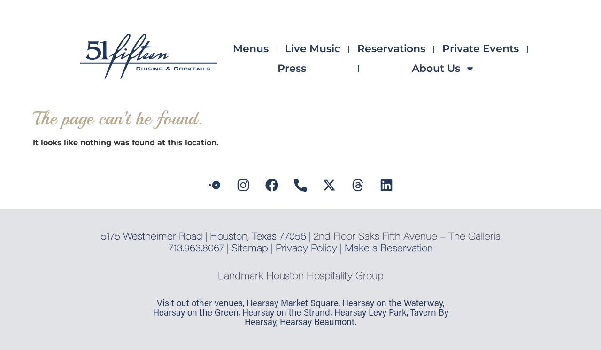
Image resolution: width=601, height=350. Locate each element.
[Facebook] (272, 185)
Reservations (391, 48)
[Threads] (358, 185)
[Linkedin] (386, 185)
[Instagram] (243, 185)
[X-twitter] (329, 185)
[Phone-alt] (300, 185)
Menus (251, 48)
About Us (436, 68)
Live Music (312, 48)
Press (291, 68)
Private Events (480, 48)
